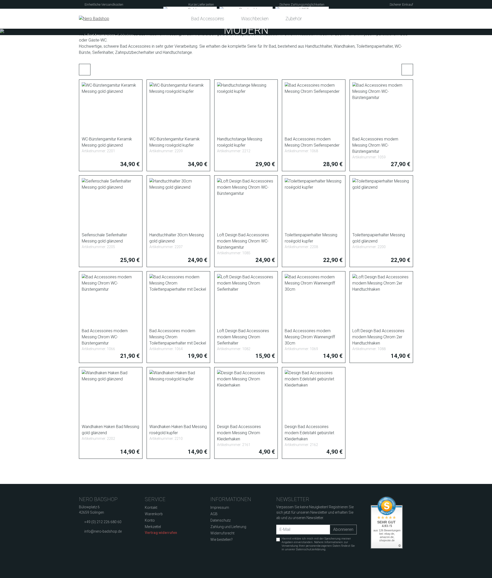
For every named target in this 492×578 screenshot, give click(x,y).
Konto (150, 520)
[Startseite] (80, 35)
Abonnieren (343, 529)
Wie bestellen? (221, 540)
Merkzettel (153, 527)
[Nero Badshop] (94, 19)
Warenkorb (154, 514)
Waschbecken (255, 18)
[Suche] (389, 19)
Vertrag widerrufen (161, 533)
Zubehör (293, 18)
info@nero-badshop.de (103, 531)
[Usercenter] (398, 19)
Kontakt (151, 507)
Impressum (219, 507)
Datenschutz (220, 520)
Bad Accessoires (207, 18)
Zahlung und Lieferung (228, 527)
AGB (214, 514)
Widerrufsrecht (222, 533)
